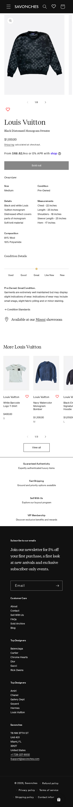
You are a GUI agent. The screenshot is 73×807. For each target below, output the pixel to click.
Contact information (50, 797)
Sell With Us (17, 615)
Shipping (9, 144)
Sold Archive (18, 623)
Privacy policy (27, 790)
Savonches (31, 783)
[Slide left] (27, 102)
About (14, 606)
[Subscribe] (57, 586)
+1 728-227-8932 (20, 754)
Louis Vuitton (18, 712)
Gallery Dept (18, 699)
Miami (41, 319)
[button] (8, 6)
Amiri (14, 690)
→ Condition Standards (17, 309)
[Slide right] (45, 102)
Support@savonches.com (25, 758)
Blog (13, 628)
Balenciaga (17, 648)
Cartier (14, 653)
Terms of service (48, 790)
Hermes (15, 708)
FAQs (14, 619)
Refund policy (50, 783)
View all (36, 447)
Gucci (14, 665)
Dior (13, 661)
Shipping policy (24, 797)
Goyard (15, 703)
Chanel (14, 695)
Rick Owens (17, 670)
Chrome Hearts (19, 657)
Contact (15, 610)
